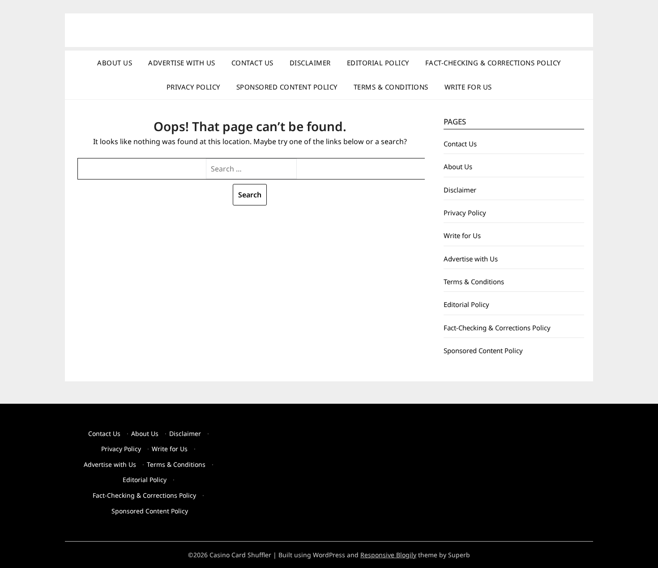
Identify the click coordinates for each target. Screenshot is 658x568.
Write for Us (468, 86)
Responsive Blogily (388, 555)
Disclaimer (310, 62)
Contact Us (252, 62)
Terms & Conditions (391, 86)
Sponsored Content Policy (287, 86)
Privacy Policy (193, 86)
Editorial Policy (378, 62)
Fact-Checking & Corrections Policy (493, 62)
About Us (114, 62)
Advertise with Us (181, 62)
